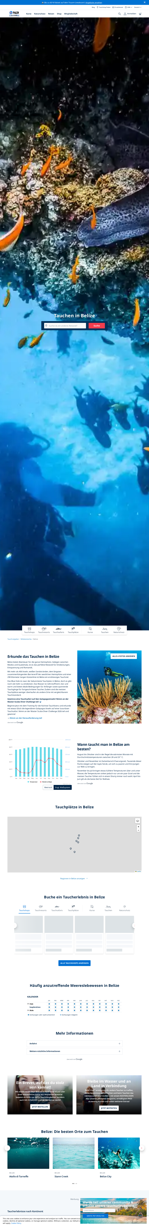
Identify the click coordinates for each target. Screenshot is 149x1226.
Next (141, 1148)
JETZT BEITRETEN (109, 1108)
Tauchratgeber (13, 639)
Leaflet (139, 871)
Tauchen (108, 910)
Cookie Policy (16, 1223)
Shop (59, 13)
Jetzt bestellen (40, 1106)
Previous (7, 1148)
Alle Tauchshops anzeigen (74, 963)
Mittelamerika (26, 639)
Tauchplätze (73, 910)
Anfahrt (33, 1043)
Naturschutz (39, 13)
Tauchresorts (41, 910)
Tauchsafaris (57, 910)
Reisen (51, 13)
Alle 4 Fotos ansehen (123, 656)
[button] (78, 842)
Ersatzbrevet (119, 7)
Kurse (28, 13)
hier (88, 1223)
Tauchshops (24, 910)
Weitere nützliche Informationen (45, 1051)
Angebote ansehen (93, 2)
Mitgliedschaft (71, 13)
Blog (93, 7)
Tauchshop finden (104, 7)
